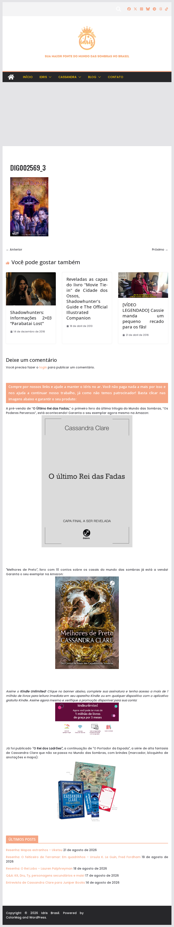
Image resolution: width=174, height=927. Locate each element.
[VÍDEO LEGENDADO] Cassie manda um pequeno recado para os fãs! (143, 316)
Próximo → (160, 249)
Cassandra (67, 77)
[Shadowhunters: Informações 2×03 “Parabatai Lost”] (31, 274)
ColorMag (13, 917)
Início (28, 77)
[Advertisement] (87, 114)
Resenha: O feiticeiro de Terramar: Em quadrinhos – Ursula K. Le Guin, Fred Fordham (73, 857)
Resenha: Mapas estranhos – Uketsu (34, 850)
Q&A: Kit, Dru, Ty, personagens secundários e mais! (45, 875)
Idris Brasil (50, 913)
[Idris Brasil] (11, 77)
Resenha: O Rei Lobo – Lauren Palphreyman (39, 868)
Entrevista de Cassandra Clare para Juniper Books (45, 882)
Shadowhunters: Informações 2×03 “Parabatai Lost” (30, 317)
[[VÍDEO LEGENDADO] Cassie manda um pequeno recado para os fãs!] (143, 274)
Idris (43, 77)
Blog (92, 77)
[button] (49, 77)
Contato (115, 77)
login (43, 367)
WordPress (37, 917)
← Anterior (14, 249)
